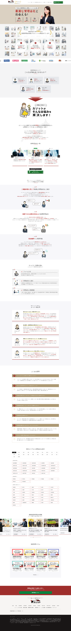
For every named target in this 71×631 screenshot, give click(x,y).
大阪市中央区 (43, 473)
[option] (9, 60)
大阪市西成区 (34, 470)
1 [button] (30, 537)
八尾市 (14, 492)
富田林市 (33, 492)
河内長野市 (52, 492)
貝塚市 (23, 489)
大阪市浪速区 (34, 465)
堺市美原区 (24, 481)
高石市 (42, 497)
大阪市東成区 (15, 468)
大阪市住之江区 (15, 473)
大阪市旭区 (33, 468)
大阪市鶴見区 (53, 470)
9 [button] (38, 537)
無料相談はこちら (35, 592)
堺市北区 (14, 481)
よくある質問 (43, 607)
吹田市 (42, 487)
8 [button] (37, 537)
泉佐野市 (23, 492)
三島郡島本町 (24, 502)
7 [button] (36, 537)
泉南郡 (52, 502)
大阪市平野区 (24, 473)
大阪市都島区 (20, 605)
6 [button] (35, 537)
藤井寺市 (52, 497)
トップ (15, 607)
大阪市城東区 (43, 468)
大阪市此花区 (29, 605)
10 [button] (39, 537)
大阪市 (16, 460)
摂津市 (33, 497)
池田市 (33, 487)
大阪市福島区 (25, 605)
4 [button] (33, 537)
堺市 (15, 476)
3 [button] (32, 537)
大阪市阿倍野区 (53, 468)
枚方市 (42, 489)
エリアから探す (20, 607)
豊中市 (23, 487)
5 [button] (34, 537)
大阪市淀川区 (43, 470)
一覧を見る (35, 574)
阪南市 (14, 502)
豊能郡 (33, 502)
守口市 (33, 489)
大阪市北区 (33, 473)
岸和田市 (14, 487)
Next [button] (58, 156)
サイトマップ (55, 607)
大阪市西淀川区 (43, 465)
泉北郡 (42, 502)
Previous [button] (12, 156)
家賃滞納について (37, 607)
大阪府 (14, 460)
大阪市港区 (38, 605)
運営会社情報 (25, 607)
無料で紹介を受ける (35, 172)
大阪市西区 (34, 605)
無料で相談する (58, 2)
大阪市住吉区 (15, 470)
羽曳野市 (14, 497)
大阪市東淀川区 (53, 465)
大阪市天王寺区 (24, 465)
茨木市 (52, 489)
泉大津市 (52, 487)
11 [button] (40, 537)
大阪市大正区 (15, 465)
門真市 (23, 497)
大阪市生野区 (24, 468)
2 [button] (31, 537)
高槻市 (14, 489)
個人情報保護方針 (49, 607)
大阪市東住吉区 (24, 470)
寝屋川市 (42, 492)
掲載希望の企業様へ (31, 607)
